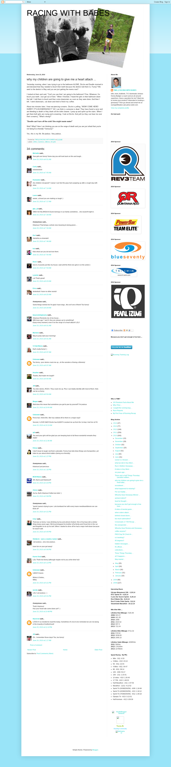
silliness (47, 142)
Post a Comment (36, 645)
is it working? (119, 537)
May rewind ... (120, 559)
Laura (35, 195)
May (117, 563)
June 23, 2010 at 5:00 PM (42, 532)
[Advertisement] (127, 376)
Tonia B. (120, 726)
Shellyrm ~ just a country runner (45, 539)
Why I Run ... (117, 405)
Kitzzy (35, 448)
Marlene (36, 333)
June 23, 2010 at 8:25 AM (42, 294)
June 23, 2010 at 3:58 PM (42, 496)
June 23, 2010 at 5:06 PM (42, 549)
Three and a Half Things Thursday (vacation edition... (127, 476)
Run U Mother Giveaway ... (124, 466)
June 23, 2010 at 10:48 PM (42, 612)
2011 (115, 432)
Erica (35, 288)
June (117, 457)
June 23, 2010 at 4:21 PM (42, 512)
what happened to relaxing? (125, 489)
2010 (115, 435)
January (118, 576)
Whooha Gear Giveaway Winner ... (127, 495)
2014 (115, 423)
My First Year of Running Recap (124, 413)
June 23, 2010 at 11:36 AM (42, 441)
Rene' (35, 262)
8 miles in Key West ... (123, 469)
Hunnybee (36, 180)
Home (65, 650)
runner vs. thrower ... (122, 460)
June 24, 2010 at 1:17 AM (42, 640)
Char (34, 519)
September (119, 448)
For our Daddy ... (121, 492)
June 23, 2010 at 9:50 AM (42, 379)
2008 (115, 583)
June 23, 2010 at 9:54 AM (42, 394)
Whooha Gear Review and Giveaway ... (129, 528)
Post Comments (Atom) (45, 653)
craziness (41, 142)
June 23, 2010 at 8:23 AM (42, 281)
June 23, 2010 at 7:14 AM (42, 188)
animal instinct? (120, 498)
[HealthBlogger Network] (120, 713)
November (119, 441)
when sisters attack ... (122, 512)
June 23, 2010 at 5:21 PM (42, 583)
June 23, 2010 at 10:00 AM (42, 407)
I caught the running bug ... (122, 408)
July (116, 454)
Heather (36, 373)
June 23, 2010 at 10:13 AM (42, 425)
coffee (35, 142)
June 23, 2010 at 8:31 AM (42, 325)
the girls (53, 142)
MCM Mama (37, 477)
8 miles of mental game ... (124, 509)
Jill (34, 386)
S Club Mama (38, 346)
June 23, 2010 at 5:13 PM (42, 563)
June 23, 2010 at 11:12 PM (42, 627)
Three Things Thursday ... (124, 553)
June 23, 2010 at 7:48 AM (42, 241)
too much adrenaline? (123, 519)
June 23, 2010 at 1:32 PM (42, 470)
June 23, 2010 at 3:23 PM (42, 483)
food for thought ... (121, 501)
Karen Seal (37, 557)
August (118, 451)
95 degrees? (119, 541)
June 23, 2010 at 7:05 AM (42, 173)
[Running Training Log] (120, 355)
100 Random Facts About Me (123, 402)
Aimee (35, 490)
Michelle (36, 153)
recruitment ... (120, 485)
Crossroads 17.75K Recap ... (125, 522)
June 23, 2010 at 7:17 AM (42, 201)
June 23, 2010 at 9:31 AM (42, 339)
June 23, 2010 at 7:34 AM (42, 228)
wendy (35, 590)
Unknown (36, 359)
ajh (34, 432)
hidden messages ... (122, 544)
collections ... (119, 550)
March (117, 570)
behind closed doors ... (123, 516)
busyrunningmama (40, 315)
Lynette (35, 275)
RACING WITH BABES (68, 12)
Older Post (98, 650)
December (119, 438)
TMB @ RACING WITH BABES (125, 90)
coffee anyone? (120, 531)
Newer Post (31, 650)
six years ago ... (120, 472)
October (118, 445)
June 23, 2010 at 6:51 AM (42, 159)
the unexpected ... (121, 525)
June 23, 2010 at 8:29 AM (42, 308)
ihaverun (36, 619)
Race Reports (118, 410)
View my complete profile (120, 108)
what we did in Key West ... (124, 463)
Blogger (95, 750)
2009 (115, 580)
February (118, 573)
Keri (34, 235)
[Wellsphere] (120, 733)
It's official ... (119, 547)
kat (34, 249)
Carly (35, 167)
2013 (115, 426)
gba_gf (35, 209)
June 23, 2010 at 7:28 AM (42, 215)
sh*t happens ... (120, 556)
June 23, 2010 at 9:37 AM (42, 352)
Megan (35, 401)
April (117, 566)
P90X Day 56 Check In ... (124, 534)
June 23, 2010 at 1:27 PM (42, 456)
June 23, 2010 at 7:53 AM (42, 268)
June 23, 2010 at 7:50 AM (42, 255)
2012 (115, 429)
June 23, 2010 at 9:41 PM (42, 596)
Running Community (120, 728)
